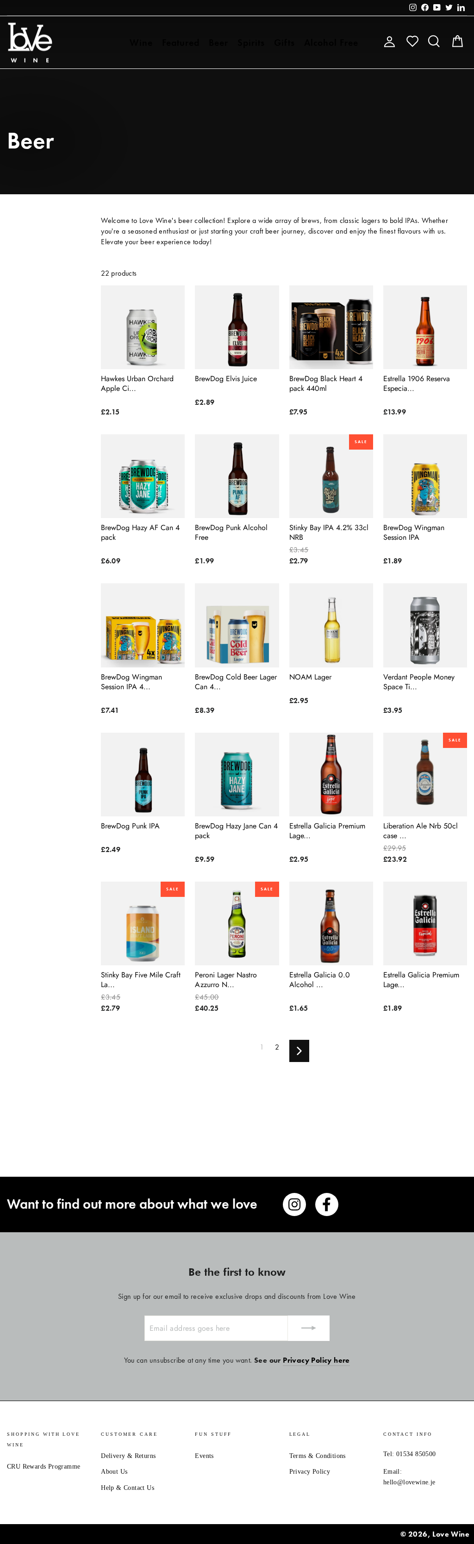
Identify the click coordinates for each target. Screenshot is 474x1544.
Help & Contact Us (127, 1487)
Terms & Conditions (317, 1455)
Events (204, 1455)
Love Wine (450, 1534)
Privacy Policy (310, 1471)
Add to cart (142, 358)
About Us (114, 1471)
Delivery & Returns (128, 1455)
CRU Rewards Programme (43, 1466)
